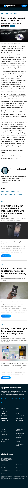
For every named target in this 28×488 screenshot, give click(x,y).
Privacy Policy (19, 464)
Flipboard (1, 402)
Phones (3, 409)
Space (17, 413)
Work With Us (4, 467)
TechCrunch (4, 53)
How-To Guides (19, 420)
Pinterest (19, 398)
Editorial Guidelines (5, 437)
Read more (6, 256)
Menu (1, 5)
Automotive (4, 423)
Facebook (1, 398)
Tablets (17, 409)
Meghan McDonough (6, 23)
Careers (3, 464)
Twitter (9, 398)
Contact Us (3, 431)
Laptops (13, 191)
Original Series (19, 423)
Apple (7, 191)
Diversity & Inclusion (5, 470)
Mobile (2, 191)
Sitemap (18, 470)
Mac (18, 191)
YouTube (12, 398)
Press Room (18, 467)
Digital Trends (8, 7)
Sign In (24, 5)
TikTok (16, 398)
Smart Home (4, 418)
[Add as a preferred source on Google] (5, 26)
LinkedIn (23, 398)
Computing (4, 411)
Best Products (19, 418)
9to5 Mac (23, 97)
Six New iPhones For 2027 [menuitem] (16, 9)
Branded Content (20, 433)
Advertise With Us (5, 434)
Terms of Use (4, 473)
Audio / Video (4, 416)
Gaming (3, 413)
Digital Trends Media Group (8, 478)
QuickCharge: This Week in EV (8, 194)
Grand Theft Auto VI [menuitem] (5, 9)
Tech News (19, 194)
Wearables (18, 411)
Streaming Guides (20, 416)
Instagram (5, 398)
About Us (3, 429)
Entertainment (4, 420)
